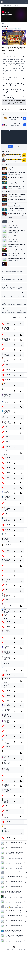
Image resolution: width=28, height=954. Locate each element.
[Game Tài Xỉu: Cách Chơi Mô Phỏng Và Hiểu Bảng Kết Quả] (4, 178)
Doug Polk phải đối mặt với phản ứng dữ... (7, 359)
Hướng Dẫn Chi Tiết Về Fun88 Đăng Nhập (7, 663)
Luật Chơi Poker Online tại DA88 (7, 492)
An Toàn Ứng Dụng (17, 169)
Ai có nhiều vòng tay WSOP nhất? (7, 385)
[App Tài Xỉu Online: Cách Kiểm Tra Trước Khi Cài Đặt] (4, 168)
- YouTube (15, 5)
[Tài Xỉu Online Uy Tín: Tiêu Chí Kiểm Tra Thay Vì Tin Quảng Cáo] (4, 182)
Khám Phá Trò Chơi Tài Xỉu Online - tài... (7, 354)
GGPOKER (11, 265)
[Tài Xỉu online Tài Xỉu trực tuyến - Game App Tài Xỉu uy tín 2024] (4, 231)
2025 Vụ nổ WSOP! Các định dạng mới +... (6, 540)
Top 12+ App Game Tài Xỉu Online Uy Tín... (7, 412)
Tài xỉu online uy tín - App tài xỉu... (7, 580)
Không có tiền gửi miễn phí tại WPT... (7, 611)
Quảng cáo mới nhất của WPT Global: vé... (7, 329)
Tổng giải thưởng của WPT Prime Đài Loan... (7, 716)
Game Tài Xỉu (10, 179)
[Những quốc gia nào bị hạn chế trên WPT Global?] (4, 254)
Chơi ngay (24, 155)
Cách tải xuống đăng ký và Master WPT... (7, 657)
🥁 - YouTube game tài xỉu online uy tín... (7, 595)
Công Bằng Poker (19, 251)
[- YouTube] (4, 226)
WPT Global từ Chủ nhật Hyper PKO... (7, 647)
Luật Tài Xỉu (10, 174)
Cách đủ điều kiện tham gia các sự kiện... (7, 721)
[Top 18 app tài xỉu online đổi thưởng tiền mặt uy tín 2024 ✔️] (4, 221)
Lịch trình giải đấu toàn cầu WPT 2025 (7, 535)
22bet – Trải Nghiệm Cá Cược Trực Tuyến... (6, 832)
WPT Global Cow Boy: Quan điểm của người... (6, 800)
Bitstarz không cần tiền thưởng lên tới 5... (7, 396)
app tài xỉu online (8, 5)
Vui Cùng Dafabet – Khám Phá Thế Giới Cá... (7, 616)
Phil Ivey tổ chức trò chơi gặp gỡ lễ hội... (7, 632)
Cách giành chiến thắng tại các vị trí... (7, 705)
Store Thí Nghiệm (7, 401)
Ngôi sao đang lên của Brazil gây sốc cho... (7, 686)
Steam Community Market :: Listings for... (7, 669)
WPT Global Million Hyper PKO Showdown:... (7, 741)
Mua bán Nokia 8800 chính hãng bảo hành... (6, 452)
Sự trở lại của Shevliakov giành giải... (7, 560)
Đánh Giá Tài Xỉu (11, 183)
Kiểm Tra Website (18, 183)
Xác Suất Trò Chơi (17, 174)
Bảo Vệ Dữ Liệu (20, 188)
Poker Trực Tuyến (12, 251)
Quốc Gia (16, 255)
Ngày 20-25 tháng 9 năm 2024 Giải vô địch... (7, 758)
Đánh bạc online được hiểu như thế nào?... (7, 770)
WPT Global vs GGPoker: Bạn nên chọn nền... (7, 764)
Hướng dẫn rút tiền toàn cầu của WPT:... (7, 816)
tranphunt (7, 417)
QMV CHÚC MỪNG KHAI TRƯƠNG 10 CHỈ (7, 508)
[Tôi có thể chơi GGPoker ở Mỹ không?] (4, 264)
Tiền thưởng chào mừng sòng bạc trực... (7, 497)
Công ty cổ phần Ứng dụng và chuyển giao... (7, 390)
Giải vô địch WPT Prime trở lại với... (6, 785)
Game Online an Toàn (12, 188)
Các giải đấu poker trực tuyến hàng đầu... (7, 680)
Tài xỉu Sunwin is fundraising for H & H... (7, 546)
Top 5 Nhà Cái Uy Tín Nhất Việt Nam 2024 (7, 422)
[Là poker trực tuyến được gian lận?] (4, 250)
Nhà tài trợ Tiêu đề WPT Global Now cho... (7, 752)
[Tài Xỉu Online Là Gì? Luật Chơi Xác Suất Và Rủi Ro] (4, 173)
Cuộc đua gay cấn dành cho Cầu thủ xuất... (7, 652)
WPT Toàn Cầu (11, 255)
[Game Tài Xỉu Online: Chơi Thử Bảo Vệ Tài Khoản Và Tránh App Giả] (4, 187)
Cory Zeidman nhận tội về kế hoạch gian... (7, 339)
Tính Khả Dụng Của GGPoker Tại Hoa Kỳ (20, 265)
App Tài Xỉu (10, 169)
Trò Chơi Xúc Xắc (17, 179)
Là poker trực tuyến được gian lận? (7, 827)
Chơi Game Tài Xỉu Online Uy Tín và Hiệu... (7, 790)
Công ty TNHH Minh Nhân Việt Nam (7, 710)
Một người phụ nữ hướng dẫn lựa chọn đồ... (7, 605)
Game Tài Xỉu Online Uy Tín (14, 222)
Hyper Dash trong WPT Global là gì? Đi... (7, 519)
